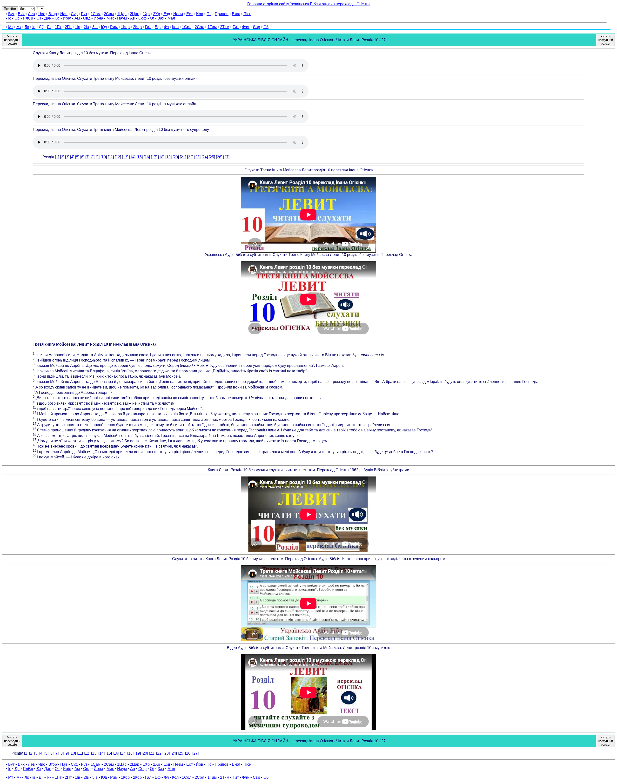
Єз (38, 18)
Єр (17, 18)
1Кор (125, 27)
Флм (245, 27)
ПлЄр (28, 18)
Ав (132, 18)
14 (132, 157)
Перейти (10, 9)
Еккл (236, 14)
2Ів (86, 27)
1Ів (77, 27)
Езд (166, 14)
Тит (236, 27)
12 (118, 157)
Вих (21, 14)
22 (190, 157)
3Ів (95, 27)
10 (103, 157)
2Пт (68, 27)
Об (265, 27)
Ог (152, 18)
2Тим (224, 27)
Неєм (178, 14)
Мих (110, 18)
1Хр (146, 14)
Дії (41, 27)
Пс (209, 14)
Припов (221, 14)
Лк (27, 27)
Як (49, 27)
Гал (148, 27)
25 (212, 157)
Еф (158, 27)
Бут (11, 14)
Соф (142, 18)
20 (176, 157)
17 (154, 157)
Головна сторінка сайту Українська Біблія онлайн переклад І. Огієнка (308, 4)
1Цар (122, 14)
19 (168, 157)
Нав (63, 14)
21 (183, 157)
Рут (84, 14)
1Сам (96, 14)
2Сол (199, 27)
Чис (41, 14)
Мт (10, 27)
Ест (189, 14)
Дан (47, 18)
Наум (122, 18)
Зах (161, 18)
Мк (18, 27)
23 (197, 157)
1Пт (58, 27)
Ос (57, 18)
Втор (52, 14)
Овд (86, 18)
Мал (171, 18)
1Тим (212, 27)
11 (111, 157)
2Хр (156, 14)
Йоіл (67, 18)
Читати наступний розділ (605, 39)
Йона (98, 18)
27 (226, 157)
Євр (256, 27)
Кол (175, 27)
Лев (31, 14)
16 (147, 157)
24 (204, 157)
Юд (104, 27)
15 (139, 157)
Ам (77, 18)
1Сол (186, 27)
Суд (74, 14)
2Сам (109, 14)
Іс (9, 18)
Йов (199, 14)
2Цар (134, 14)
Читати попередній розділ (12, 39)
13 (125, 157)
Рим (114, 27)
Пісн (247, 14)
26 (219, 157)
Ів (33, 27)
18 (161, 157)
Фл (166, 27)
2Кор (137, 27)
